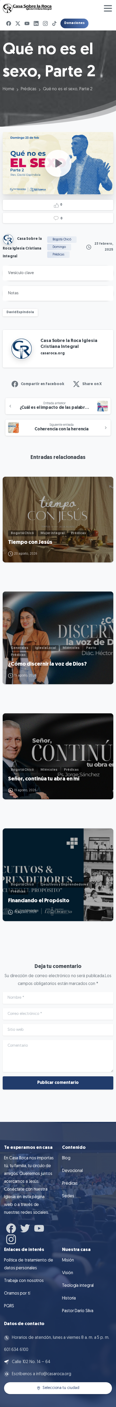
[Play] (58, 163)
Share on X (92, 384)
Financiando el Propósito (38, 901)
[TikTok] (54, 23)
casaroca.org (52, 353)
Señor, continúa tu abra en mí (43, 779)
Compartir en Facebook (42, 384)
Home (8, 89)
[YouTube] (27, 23)
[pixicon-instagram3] (11, 1238)
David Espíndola (20, 312)
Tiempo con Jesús (30, 542)
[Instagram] (45, 23)
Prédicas (28, 89)
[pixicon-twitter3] (25, 1227)
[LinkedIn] (36, 23)
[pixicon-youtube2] (39, 1227)
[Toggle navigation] (108, 8)
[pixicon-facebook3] (11, 1227)
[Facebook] (8, 23)
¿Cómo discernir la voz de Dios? (47, 664)
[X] (17, 23)
